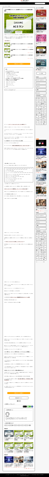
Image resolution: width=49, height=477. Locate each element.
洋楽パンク (43, 118)
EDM (38, 116)
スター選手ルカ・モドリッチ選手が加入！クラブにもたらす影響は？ (15, 78)
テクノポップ (43, 244)
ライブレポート (44, 255)
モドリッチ (26, 425)
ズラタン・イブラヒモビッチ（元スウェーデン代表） (14, 77)
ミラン (22, 425)
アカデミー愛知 (11, 425)
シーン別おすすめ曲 (38, 244)
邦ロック (44, 235)
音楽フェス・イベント (38, 114)
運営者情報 (42, 474)
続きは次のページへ (21, 397)
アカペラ (44, 112)
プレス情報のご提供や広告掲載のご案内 (21, 474)
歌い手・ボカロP (39, 105)
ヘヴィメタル (43, 105)
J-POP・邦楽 (43, 101)
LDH (38, 107)
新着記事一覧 (38, 474)
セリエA (19, 425)
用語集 (44, 123)
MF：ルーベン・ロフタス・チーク (11, 82)
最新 (29, 425)
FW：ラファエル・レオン (10, 84)
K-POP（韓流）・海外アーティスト (28, 468)
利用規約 (35, 474)
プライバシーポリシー (12, 474)
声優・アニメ (43, 233)
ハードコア (38, 123)
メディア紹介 (28, 474)
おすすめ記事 (7, 474)
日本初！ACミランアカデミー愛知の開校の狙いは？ (13, 79)
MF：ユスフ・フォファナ (10, 83)
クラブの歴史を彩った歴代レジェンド (11, 74)
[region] (11, 156)
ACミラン (6, 425)
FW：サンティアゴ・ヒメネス (10, 85)
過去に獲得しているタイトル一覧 (11, 73)
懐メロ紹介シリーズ (43, 114)
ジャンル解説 (38, 112)
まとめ (7, 86)
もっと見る (42, 73)
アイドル (39, 235)
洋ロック (44, 246)
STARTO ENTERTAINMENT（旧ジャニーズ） (38, 102)
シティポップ (38, 246)
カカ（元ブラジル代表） (11, 76)
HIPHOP (44, 107)
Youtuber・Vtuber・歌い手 (39, 118)
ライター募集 (32, 474)
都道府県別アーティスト (43, 103)
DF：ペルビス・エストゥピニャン (11, 81)
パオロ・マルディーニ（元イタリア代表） (13, 75)
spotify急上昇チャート (43, 116)
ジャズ (38, 257)
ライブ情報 (43, 257)
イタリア (16, 425)
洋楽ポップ (38, 255)
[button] (25, 406)
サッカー (29, 52)
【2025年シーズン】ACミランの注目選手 (11, 80)
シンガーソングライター (38, 103)
